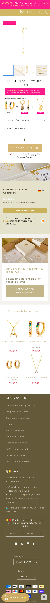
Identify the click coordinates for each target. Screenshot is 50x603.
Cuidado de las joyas (16, 443)
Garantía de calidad (15, 436)
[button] (3, 12)
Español (24, 577)
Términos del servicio (17, 455)
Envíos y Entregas (15, 430)
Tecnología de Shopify (30, 601)
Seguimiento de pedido (18, 418)
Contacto (10, 424)
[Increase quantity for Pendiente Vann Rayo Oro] (32, 137)
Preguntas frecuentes (17, 411)
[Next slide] (43, 70)
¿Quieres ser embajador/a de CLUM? (25, 405)
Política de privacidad (17, 449)
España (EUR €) (23, 562)
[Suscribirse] (41, 533)
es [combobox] (42, 191)
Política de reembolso (17, 461)
